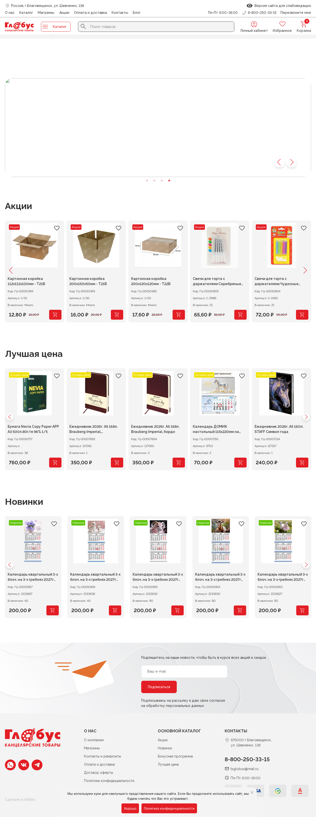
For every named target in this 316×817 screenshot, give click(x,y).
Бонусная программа (175, 756)
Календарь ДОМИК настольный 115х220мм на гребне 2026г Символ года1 (217, 430)
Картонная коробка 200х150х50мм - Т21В (88, 281)
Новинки (24, 501)
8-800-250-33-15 (247, 759)
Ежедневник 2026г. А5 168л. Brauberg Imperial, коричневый (93, 430)
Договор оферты (98, 773)
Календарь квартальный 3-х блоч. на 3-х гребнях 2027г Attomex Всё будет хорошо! (33, 577)
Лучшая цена (34, 354)
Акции (64, 13)
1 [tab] (146, 180)
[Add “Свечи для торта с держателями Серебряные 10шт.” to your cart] (240, 315)
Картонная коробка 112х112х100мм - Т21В (26, 281)
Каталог (26, 13)
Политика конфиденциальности (169, 808)
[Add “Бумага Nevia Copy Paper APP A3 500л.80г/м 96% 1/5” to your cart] (55, 462)
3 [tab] (161, 180)
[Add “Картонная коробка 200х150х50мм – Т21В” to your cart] (117, 315)
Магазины (46, 13)
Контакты (120, 13)
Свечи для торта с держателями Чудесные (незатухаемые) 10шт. (276, 282)
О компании (94, 740)
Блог (137, 13)
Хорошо (130, 808)
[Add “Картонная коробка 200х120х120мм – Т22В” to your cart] (179, 315)
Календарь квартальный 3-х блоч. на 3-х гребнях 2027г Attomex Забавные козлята (282, 577)
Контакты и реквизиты (102, 756)
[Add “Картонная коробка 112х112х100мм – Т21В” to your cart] (55, 315)
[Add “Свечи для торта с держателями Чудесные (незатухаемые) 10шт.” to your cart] (302, 315)
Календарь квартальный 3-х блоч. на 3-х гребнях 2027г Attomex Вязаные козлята (95, 577)
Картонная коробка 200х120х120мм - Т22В (151, 281)
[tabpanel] (158, 127)
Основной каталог (179, 731)
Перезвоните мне (295, 13)
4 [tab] (169, 180)
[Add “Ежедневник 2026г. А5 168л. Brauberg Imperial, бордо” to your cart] (179, 462)
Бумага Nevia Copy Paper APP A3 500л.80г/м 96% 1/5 (33, 429)
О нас (10, 13)
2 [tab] (154, 180)
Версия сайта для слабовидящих (282, 6)
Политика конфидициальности (109, 781)
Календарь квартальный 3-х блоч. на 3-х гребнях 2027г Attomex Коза (220, 577)
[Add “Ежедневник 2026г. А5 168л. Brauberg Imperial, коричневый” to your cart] (117, 462)
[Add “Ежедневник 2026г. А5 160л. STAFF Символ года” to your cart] (302, 462)
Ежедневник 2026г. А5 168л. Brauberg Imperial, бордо (155, 429)
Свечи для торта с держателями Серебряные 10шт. (217, 282)
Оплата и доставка (90, 13)
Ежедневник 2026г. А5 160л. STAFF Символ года (279, 429)
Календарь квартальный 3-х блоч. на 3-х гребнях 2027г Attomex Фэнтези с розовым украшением (158, 577)
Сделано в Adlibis (20, 799)
